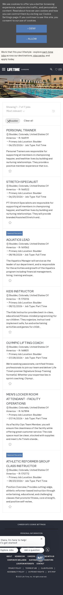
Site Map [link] (52, 572)
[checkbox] (10, 171)
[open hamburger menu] (3, 69)
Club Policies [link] (47, 568)
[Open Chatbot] (40, 557)
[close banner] (59, 51)
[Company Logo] (18, 69)
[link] (47, 549)
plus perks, (39, 55)
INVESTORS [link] (48, 560)
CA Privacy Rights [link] (36, 572)
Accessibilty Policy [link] (15, 572)
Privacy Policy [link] (14, 568)
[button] (53, 110)
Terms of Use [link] (31, 568)
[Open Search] (51, 69)
